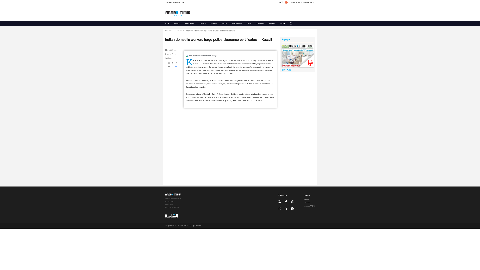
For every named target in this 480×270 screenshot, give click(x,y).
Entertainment (237, 23)
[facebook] (172, 67)
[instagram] (279, 208)
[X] (169, 64)
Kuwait (176, 23)
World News (189, 23)
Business (213, 23)
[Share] (176, 66)
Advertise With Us (308, 2)
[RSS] (292, 208)
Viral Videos (260, 23)
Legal (249, 23)
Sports (224, 23)
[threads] (279, 201)
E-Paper (272, 23)
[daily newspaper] (298, 56)
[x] (286, 208)
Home (167, 23)
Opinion (201, 23)
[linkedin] (172, 64)
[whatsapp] (169, 67)
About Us (299, 2)
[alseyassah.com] (171, 216)
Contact (292, 2)
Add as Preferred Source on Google (203, 56)
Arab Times (169, 31)
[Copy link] (176, 64)
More (282, 23)
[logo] (177, 13)
